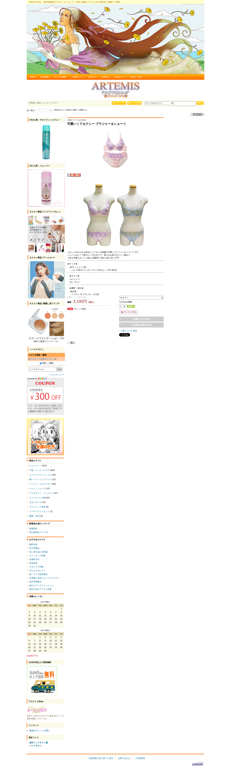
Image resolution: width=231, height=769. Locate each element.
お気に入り (120, 77)
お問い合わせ (124, 758)
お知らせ (92, 77)
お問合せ (105, 77)
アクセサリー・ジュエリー (41, 493)
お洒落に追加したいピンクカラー (44, 578)
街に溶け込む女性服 (38, 552)
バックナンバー (56, 374)
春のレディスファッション (41, 585)
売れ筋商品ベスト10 (38, 532)
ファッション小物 (37, 498)
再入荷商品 (34, 548)
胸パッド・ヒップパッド (40, 479)
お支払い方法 (136, 77)
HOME (32, 77)
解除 (52, 363)
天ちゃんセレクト (37, 570)
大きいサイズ (35, 502)
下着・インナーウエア (39, 470)
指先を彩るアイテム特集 (40, 589)
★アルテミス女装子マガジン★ (42, 359)
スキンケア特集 (36, 567)
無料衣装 (33, 544)
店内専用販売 (35, 582)
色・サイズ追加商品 (38, 574)
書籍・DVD (34, 516)
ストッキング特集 (37, 555)
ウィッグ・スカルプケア (40, 484)
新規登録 (45, 77)
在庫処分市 (34, 559)
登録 (44, 363)
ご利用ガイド (77, 77)
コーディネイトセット (39, 511)
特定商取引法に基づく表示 (101, 758)
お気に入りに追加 (129, 331)
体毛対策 (33, 563)
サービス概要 (60, 77)
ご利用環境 (140, 758)
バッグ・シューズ (37, 488)
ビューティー (35, 466)
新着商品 (33, 528)
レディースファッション (40, 475)
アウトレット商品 (37, 507)
